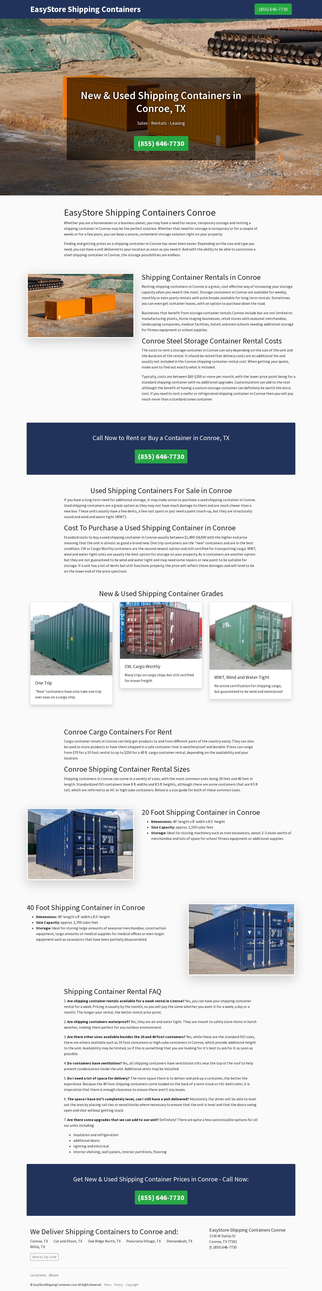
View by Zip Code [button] (44, 1257)
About (54, 1275)
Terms (107, 1285)
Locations (38, 1275)
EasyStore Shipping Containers (85, 9)
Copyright (132, 1285)
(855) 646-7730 (273, 9)
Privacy (118, 1285)
